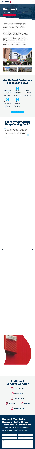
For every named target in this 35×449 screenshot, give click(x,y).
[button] (2, 249)
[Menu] (32, 1)
